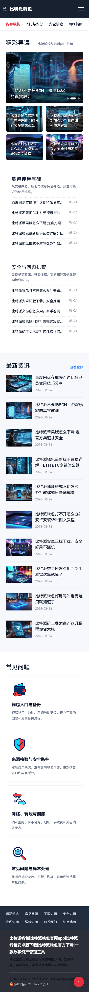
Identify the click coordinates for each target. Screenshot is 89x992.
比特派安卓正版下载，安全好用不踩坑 (38, 301)
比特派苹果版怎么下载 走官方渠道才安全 (38, 223)
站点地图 (69, 922)
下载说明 (50, 914)
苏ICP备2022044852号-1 (31, 984)
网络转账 (76, 24)
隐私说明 (12, 922)
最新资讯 (12, 914)
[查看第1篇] (68, 98)
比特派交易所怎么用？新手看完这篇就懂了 (38, 311)
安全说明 (69, 914)
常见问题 (31, 914)
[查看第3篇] (79, 98)
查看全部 (76, 367)
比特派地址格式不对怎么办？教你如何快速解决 (38, 243)
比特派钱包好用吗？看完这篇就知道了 (38, 321)
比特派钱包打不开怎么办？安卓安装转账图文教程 (38, 291)
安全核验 (56, 24)
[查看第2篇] (73, 98)
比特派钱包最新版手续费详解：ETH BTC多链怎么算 (38, 233)
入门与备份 (34, 24)
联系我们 (50, 922)
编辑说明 (31, 922)
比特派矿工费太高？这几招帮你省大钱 (38, 332)
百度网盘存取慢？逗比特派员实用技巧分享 (38, 203)
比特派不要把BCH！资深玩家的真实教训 (38, 213)
